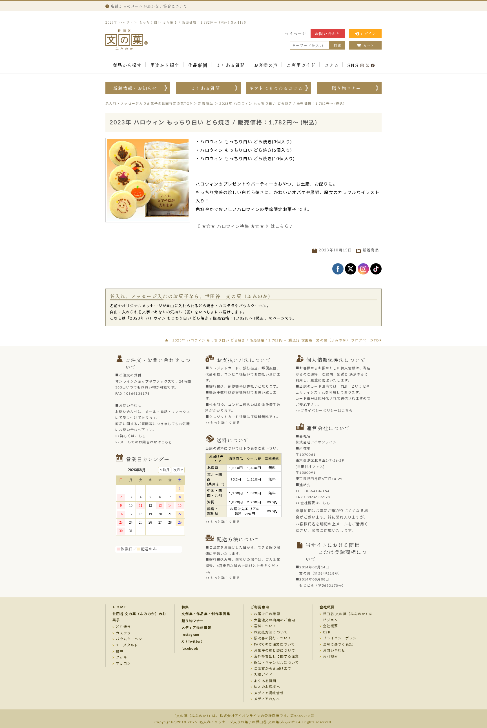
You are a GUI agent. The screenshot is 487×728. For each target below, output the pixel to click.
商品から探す (127, 65)
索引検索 (330, 656)
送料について (265, 626)
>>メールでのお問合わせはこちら (143, 442)
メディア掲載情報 (196, 627)
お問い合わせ (328, 33)
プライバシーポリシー (341, 638)
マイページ (296, 33)
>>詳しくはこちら (130, 436)
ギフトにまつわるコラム (276, 88)
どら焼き (123, 627)
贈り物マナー (346, 88)
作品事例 (197, 65)
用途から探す (165, 65)
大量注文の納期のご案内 (274, 620)
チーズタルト (127, 645)
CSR (327, 632)
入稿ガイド (263, 674)
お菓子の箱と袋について (274, 650)
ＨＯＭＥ (119, 607)
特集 (185, 607)
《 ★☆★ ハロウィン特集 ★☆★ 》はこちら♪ (244, 226)
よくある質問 (230, 65)
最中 (119, 651)
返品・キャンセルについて (276, 662)
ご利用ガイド (301, 65)
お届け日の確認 (267, 614)
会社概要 (327, 607)
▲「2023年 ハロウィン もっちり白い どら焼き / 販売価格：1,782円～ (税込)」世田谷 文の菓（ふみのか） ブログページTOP (273, 340)
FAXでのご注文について (274, 644)
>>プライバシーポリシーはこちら (324, 410)
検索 (337, 45)
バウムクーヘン (129, 639)
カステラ (123, 633)
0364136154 (317, 491)
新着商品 (371, 250)
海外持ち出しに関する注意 (276, 656)
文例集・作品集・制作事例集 (205, 614)
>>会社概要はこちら (313, 503)
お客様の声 (266, 65)
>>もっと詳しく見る (222, 423)
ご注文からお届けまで (272, 668)
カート (368, 45)
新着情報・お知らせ (135, 88)
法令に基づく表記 (338, 644)
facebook (189, 648)
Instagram (190, 635)
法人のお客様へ (267, 687)
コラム (331, 65)
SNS (352, 65)
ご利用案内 (260, 607)
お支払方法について (271, 632)
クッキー (123, 657)
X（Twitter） (193, 641)
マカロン (123, 663)
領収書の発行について (272, 638)
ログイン (368, 33)
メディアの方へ (267, 699)
